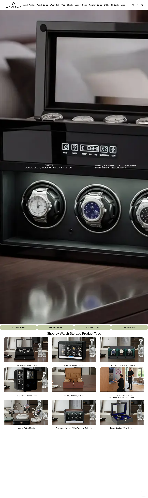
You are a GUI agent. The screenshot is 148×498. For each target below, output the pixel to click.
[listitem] (123, 5)
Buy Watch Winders (18, 327)
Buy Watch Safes (92, 327)
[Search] (133, 5)
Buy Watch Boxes (55, 327)
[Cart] (142, 5)
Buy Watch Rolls (129, 327)
